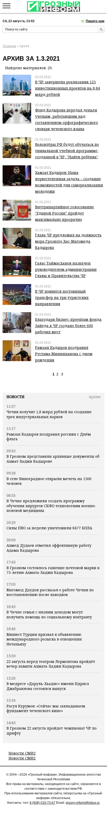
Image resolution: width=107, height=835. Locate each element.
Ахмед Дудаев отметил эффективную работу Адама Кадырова (48, 548)
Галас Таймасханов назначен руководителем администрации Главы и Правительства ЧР (66, 269)
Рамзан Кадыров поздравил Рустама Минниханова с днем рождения (63, 353)
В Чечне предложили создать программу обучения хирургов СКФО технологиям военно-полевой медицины (51, 505)
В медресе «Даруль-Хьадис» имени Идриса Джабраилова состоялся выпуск (47, 686)
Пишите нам (95, 21)
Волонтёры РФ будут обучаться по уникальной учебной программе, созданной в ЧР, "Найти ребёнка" (67, 150)
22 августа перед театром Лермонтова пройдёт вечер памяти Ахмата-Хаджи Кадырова (50, 664)
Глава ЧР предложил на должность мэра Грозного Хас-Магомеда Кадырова (68, 241)
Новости (15, 396)
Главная (9, 46)
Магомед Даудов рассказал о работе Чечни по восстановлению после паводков (50, 592)
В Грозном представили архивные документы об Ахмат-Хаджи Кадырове (52, 458)
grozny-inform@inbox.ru (83, 803)
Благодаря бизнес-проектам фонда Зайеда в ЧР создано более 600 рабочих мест (68, 325)
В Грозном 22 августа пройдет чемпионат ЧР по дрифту (51, 730)
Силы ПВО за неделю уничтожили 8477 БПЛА (49, 527)
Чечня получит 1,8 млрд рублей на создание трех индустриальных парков (49, 414)
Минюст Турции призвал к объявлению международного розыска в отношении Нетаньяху (44, 639)
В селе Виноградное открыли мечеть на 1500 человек (48, 481)
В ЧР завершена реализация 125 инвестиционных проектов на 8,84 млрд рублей (67, 88)
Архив (95, 396)
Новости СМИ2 (22, 753)
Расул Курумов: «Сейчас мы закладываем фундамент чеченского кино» (45, 708)
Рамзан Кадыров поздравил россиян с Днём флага (48, 436)
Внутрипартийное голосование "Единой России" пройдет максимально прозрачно (64, 213)
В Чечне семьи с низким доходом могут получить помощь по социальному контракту (49, 614)
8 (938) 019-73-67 (42, 803)
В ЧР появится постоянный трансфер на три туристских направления (62, 297)
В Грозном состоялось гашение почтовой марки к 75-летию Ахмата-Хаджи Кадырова (52, 570)
